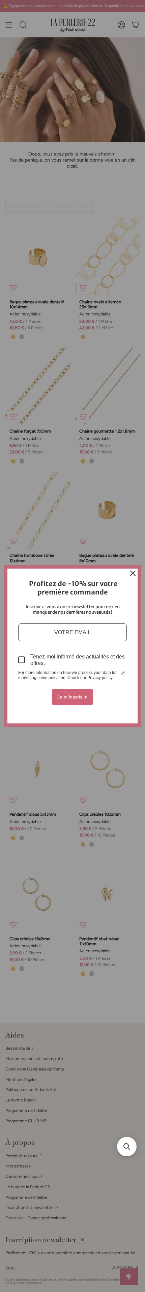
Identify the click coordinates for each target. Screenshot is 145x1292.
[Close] (133, 573)
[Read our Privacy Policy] (123, 673)
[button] (127, 1146)
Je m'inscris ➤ (72, 697)
